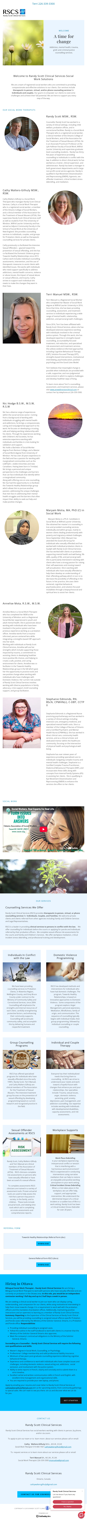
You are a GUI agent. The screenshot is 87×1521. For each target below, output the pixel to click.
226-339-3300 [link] (46, 3)
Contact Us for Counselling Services (43, 1494)
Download (43, 1244)
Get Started (71, 1400)
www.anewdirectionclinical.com (63, 389)
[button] (81, 1515)
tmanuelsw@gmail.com (59, 1460)
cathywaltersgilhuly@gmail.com (18, 1388)
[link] (14, 12)
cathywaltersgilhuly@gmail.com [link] (43, 1484)
